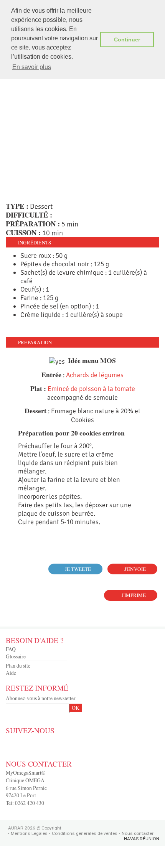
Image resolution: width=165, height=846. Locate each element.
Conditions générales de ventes (84, 833)
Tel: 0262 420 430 (25, 802)
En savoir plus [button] (31, 67)
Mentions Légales (29, 833)
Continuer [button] (127, 39)
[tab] (82, 242)
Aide (11, 672)
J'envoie (135, 569)
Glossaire (16, 656)
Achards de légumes (95, 375)
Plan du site (18, 665)
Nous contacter (137, 833)
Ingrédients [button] (34, 242)
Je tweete (78, 569)
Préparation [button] (35, 342)
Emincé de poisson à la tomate (91, 388)
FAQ (11, 649)
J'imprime (134, 595)
